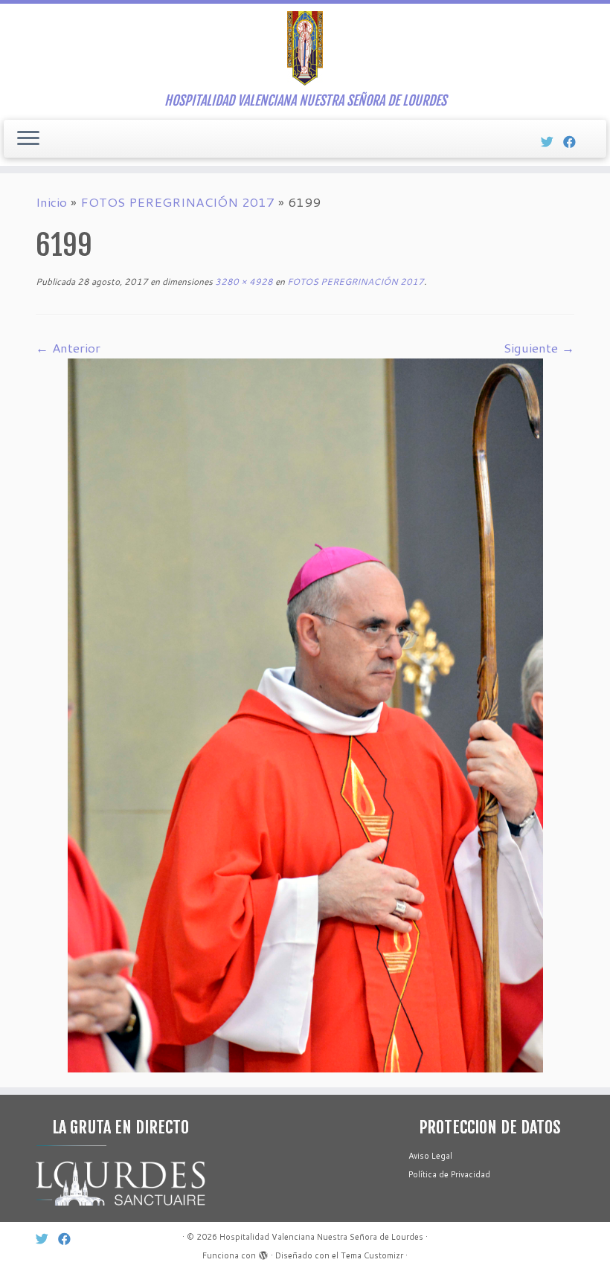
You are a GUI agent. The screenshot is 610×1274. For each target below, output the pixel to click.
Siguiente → (539, 347)
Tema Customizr (372, 1255)
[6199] (305, 713)
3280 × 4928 (243, 281)
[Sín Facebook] (574, 141)
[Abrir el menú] (28, 139)
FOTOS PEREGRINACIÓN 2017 (177, 201)
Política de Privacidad (449, 1174)
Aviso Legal (430, 1156)
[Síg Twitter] (552, 141)
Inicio (51, 201)
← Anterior (68, 347)
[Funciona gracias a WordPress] (263, 1252)
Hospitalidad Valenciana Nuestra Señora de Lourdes (321, 1237)
